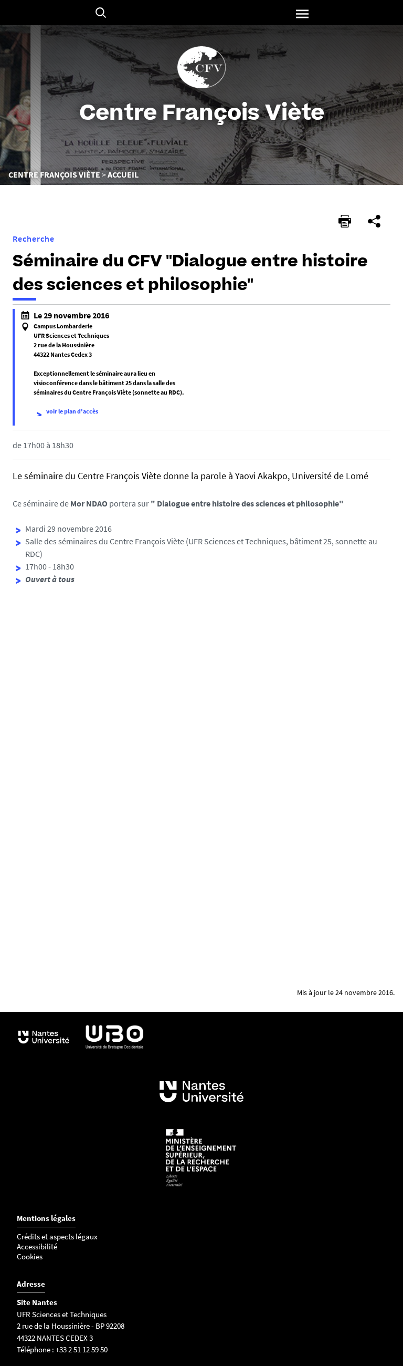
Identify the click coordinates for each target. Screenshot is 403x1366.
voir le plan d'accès (72, 411)
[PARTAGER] (374, 221)
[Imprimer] (345, 221)
